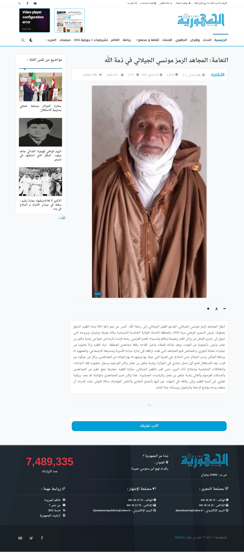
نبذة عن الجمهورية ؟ (155, 456)
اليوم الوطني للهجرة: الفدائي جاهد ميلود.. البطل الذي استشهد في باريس (40, 155)
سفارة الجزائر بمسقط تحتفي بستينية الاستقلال (40, 108)
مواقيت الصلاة (182, 3)
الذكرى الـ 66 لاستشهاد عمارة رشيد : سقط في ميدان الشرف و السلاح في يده (40, 204)
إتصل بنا (131, 3)
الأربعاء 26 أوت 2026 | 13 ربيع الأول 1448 (210, 3)
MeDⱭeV (180, 537)
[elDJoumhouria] (35, 3)
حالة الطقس (164, 3)
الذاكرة (170, 75)
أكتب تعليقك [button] (149, 426)
